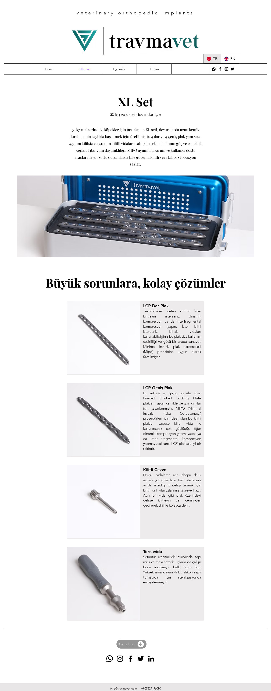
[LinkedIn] (151, 658)
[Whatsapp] (214, 69)
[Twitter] (232, 69)
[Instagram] (226, 69)
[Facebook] (220, 69)
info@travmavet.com (123, 688)
